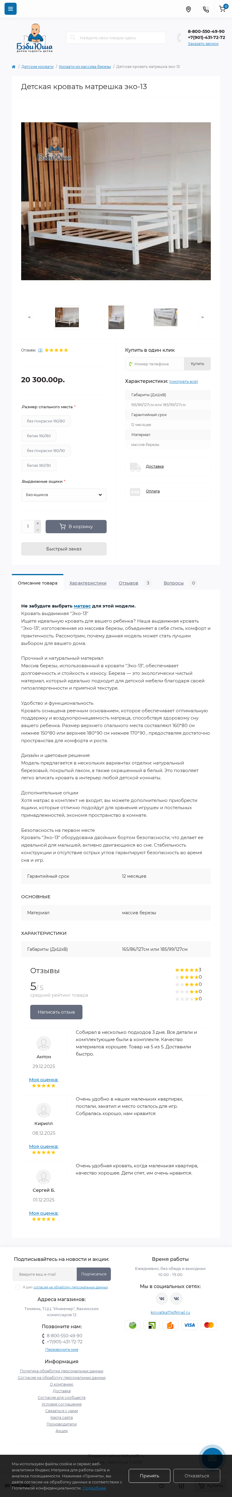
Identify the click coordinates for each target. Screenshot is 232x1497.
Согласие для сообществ (61, 1397)
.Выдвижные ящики (43, 481)
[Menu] (11, 9)
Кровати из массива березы (85, 66)
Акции (62, 1430)
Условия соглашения (62, 1404)
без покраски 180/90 (46, 450)
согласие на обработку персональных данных (71, 1287)
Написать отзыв (56, 1012)
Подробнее (94, 1488)
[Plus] (37, 523)
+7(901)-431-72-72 (206, 37)
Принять (149, 1476)
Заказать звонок (203, 43)
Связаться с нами (61, 1411)
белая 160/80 (39, 436)
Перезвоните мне (61, 1349)
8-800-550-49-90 (206, 31)
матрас (82, 606)
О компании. (62, 1384)
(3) (40, 350)
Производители (62, 1424)
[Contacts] (205, 9)
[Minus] (37, 530)
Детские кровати (37, 66)
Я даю (65, 1287)
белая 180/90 (39, 465)
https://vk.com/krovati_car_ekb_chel (162, 1299)
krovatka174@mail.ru (170, 1312)
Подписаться (93, 1274)
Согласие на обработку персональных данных (62, 1377)
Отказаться (197, 1476)
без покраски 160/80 (46, 421)
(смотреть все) (183, 381)
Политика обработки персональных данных (61, 1371)
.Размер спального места (48, 406)
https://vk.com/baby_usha (176, 1299)
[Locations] (188, 9)
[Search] (72, 38)
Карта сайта (61, 1417)
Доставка (62, 1391)
